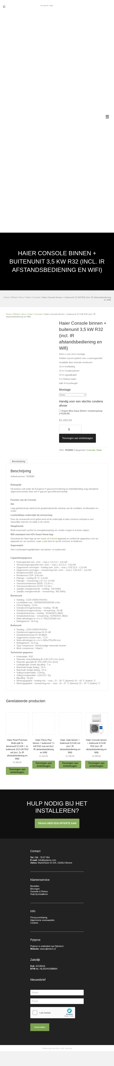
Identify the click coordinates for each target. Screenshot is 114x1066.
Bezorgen (35, 888)
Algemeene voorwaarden (42, 920)
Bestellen (34, 886)
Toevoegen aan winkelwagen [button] (17, 770)
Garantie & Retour (39, 891)
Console (36, 297)
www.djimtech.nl (48, 949)
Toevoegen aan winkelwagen (77, 438)
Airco (21, 297)
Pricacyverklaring (38, 917)
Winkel (14, 297)
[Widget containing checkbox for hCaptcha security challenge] (52, 1012)
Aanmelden (39, 1027)
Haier (28, 297)
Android (53, 538)
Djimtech (59, 946)
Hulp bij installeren (39, 894)
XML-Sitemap (66, 1048)
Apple (43, 538)
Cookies (34, 923)
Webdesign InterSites (51, 1048)
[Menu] (107, 116)
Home (6, 297)
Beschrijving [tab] (18, 461)
